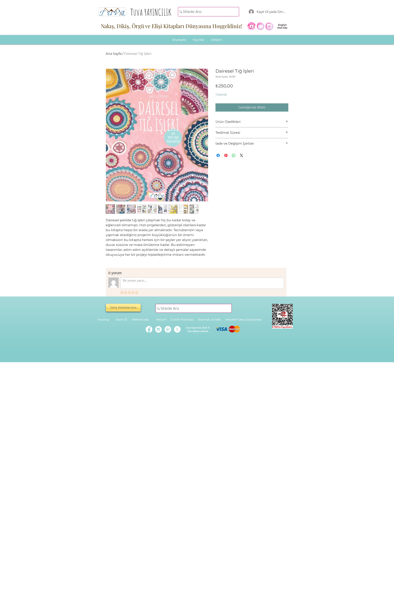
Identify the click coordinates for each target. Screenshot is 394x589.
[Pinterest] (168, 329)
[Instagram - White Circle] (158, 329)
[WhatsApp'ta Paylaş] (233, 155)
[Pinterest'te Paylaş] (225, 155)
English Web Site (282, 26)
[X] (177, 329)
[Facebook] (149, 329)
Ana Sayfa (113, 54)
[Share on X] (241, 155)
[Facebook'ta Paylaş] (218, 155)
